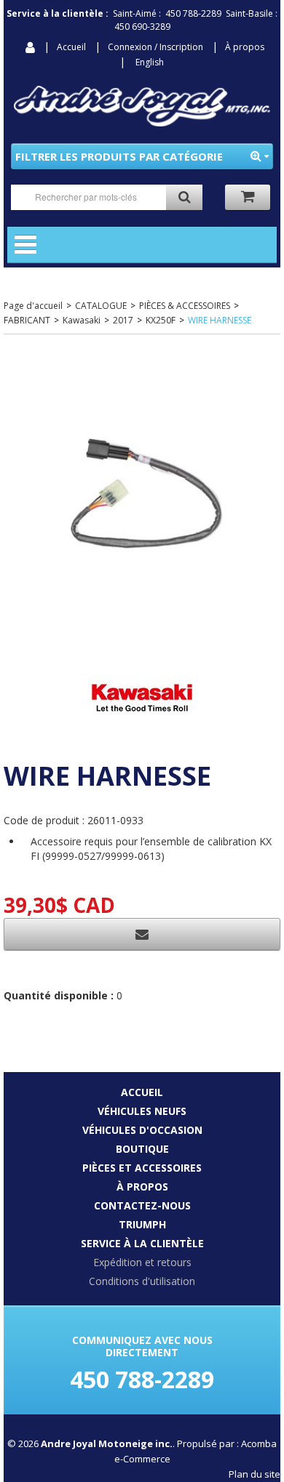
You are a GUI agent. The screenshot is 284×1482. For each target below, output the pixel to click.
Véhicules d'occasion (142, 1130)
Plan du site (254, 1474)
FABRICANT (27, 320)
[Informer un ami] (142, 934)
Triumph (142, 1224)
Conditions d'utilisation (142, 1281)
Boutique (142, 1149)
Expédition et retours (142, 1262)
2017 (123, 320)
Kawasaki (81, 320)
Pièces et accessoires (142, 1168)
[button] (247, 197)
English (149, 62)
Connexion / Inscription (155, 47)
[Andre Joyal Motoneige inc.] (142, 106)
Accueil (71, 47)
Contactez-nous (142, 1205)
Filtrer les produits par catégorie (119, 156)
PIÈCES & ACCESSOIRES (184, 305)
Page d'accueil (33, 305)
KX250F (160, 320)
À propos (244, 47)
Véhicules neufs (142, 1111)
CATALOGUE (101, 305)
